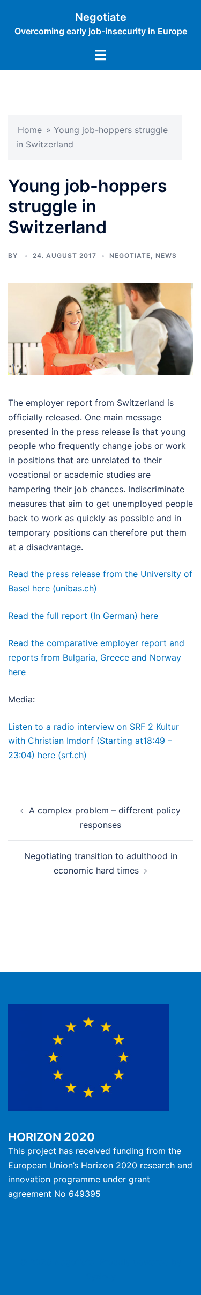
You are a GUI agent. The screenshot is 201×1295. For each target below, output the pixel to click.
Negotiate (100, 17)
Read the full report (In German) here (83, 615)
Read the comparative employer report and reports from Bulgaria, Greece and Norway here (96, 657)
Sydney (101, 1276)
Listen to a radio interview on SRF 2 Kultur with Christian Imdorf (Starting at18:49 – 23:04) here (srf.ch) (93, 741)
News (166, 255)
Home (30, 129)
